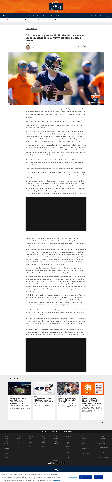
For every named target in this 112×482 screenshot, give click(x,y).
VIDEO (42, 436)
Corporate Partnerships (103, 447)
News (68, 452)
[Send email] (81, 47)
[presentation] (103, 422)
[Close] (109, 477)
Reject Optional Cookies (85, 477)
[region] (56, 477)
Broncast (30, 442)
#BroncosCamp (31, 28)
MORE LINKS (102, 436)
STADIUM (84, 436)
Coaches (6, 446)
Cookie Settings (73, 477)
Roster (6, 441)
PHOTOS (55, 436)
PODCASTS (30, 436)
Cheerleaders (55, 446)
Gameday (56, 438)
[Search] (89, 16)
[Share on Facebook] (75, 47)
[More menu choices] (62, 15)
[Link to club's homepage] (4, 15)
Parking (83, 443)
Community (55, 443)
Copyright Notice (102, 454)
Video (68, 457)
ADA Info (84, 448)
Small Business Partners (103, 449)
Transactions (6, 457)
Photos (68, 454)
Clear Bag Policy (84, 438)
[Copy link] (84, 46)
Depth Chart (6, 443)
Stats (6, 451)
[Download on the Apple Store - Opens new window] (50, 463)
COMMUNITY (68, 436)
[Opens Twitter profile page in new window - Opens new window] (32, 49)
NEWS (18, 436)
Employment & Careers (103, 457)
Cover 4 (18, 442)
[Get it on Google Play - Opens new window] (61, 464)
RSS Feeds (103, 452)
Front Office (6, 448)
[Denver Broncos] (56, 470)
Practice (55, 441)
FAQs (103, 441)
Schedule (6, 438)
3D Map (83, 441)
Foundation (68, 446)
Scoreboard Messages (83, 446)
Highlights (43, 438)
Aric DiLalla (34, 45)
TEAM (6, 436)
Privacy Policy (57, 480)
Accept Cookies (98, 477)
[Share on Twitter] (78, 47)
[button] (56, 214)
